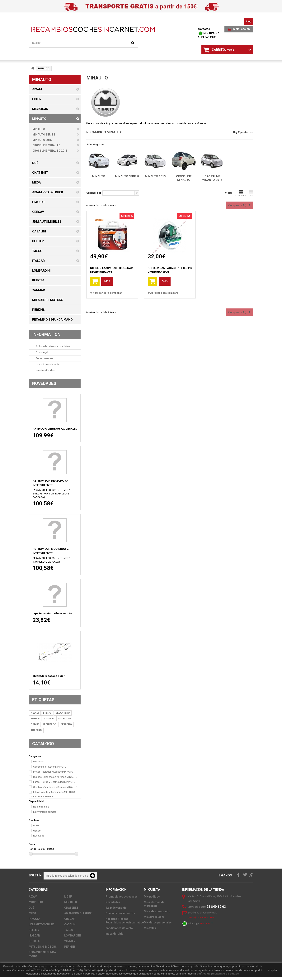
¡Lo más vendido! (116, 907)
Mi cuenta (152, 889)
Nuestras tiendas (44, 370)
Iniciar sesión (241, 29)
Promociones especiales (122, 896)
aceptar (272, 970)
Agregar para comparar (107, 292)
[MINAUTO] (98, 161)
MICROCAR (64, 718)
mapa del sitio (115, 933)
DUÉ (31, 907)
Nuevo (36, 825)
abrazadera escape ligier (48, 675)
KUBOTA (34, 941)
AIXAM (35, 712)
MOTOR (35, 718)
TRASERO (36, 730)
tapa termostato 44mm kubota (52, 613)
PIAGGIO (34, 918)
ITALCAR (34, 935)
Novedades (44, 383)
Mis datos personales (158, 922)
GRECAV (69, 918)
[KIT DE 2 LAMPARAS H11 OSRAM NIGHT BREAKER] (112, 232)
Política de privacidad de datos (52, 346)
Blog (248, 21)
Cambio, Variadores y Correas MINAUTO (55, 787)
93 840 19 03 (208, 37)
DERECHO (66, 724)
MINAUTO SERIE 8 (127, 176)
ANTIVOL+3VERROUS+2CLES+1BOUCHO (59, 428)
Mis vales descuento (157, 911)
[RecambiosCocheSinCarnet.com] (93, 29)
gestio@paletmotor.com (201, 917)
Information (46, 334)
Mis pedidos (152, 896)
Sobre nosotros (44, 358)
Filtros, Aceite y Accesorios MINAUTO (54, 792)
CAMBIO (49, 718)
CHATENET (71, 907)
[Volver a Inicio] (32, 68)
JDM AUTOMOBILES (41, 924)
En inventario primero (44, 811)
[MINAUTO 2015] (155, 161)
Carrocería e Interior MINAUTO (49, 766)
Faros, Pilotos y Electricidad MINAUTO (54, 781)
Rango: (33, 848)
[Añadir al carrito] (95, 281)
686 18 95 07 (211, 33)
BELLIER (34, 930)
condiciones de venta (47, 364)
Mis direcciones (154, 916)
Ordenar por (93, 192)
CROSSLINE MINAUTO (183, 178)
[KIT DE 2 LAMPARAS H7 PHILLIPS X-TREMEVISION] (170, 232)
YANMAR (69, 941)
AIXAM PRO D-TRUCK (78, 913)
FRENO (47, 712)
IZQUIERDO (49, 724)
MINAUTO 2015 (155, 176)
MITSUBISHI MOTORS (43, 946)
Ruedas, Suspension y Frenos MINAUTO (55, 776)
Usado (37, 830)
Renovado (39, 835)
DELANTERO (62, 712)
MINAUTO (38, 761)
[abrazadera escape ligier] (55, 652)
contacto (204, 29)
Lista (251, 195)
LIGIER (68, 896)
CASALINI (70, 924)
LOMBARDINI (72, 935)
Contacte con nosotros (120, 913)
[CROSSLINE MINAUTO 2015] (212, 161)
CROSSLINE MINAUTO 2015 (212, 178)
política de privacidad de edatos (218, 973)
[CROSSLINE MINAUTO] (184, 161)
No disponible (41, 806)
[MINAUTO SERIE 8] (127, 161)
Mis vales (150, 928)
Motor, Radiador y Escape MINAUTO (53, 771)
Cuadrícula (240, 195)
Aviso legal (41, 352)
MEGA (32, 913)
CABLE (35, 724)
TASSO (68, 930)
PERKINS (70, 946)
